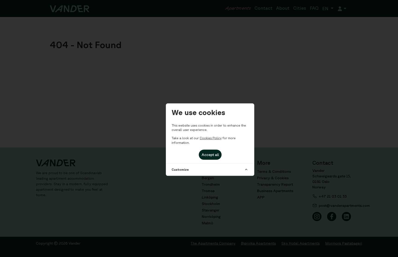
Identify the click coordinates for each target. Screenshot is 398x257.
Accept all (210, 155)
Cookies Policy (211, 138)
